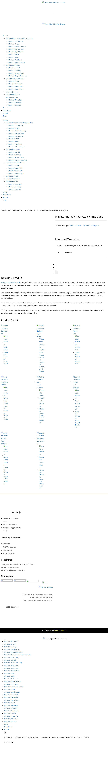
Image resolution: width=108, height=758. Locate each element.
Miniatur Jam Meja (15, 103)
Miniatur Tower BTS (15, 84)
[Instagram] (49, 614)
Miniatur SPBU (13, 54)
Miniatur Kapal (13, 57)
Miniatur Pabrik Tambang (17, 47)
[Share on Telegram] (56, 272)
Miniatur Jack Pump (11, 684)
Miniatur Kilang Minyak (16, 63)
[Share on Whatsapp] (56, 270)
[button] (64, 231)
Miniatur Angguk (14, 44)
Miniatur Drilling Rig (15, 41)
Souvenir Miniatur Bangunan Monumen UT (41, 479)
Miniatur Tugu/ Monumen (17, 76)
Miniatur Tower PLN (15, 87)
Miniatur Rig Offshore (16, 52)
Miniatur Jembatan (12, 92)
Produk (5, 36)
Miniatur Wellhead (10, 679)
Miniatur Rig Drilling (11, 665)
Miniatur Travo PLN (15, 100)
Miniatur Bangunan (13, 65)
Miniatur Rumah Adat (16, 73)
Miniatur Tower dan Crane (15, 79)
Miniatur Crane (13, 81)
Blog (4, 116)
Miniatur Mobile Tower (12, 692)
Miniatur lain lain (14, 105)
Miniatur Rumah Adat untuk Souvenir (41, 415)
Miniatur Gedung (14, 70)
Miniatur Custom (12, 97)
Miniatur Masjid (14, 68)
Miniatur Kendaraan (13, 95)
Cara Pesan (7, 110)
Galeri (5, 108)
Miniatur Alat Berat (15, 60)
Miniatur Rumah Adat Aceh (10, 283)
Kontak (5, 113)
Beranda (3, 210)
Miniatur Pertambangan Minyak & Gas (19, 38)
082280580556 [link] (9, 742)
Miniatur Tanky (9, 676)
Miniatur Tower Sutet (15, 89)
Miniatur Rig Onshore (16, 49)
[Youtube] (51, 614)
